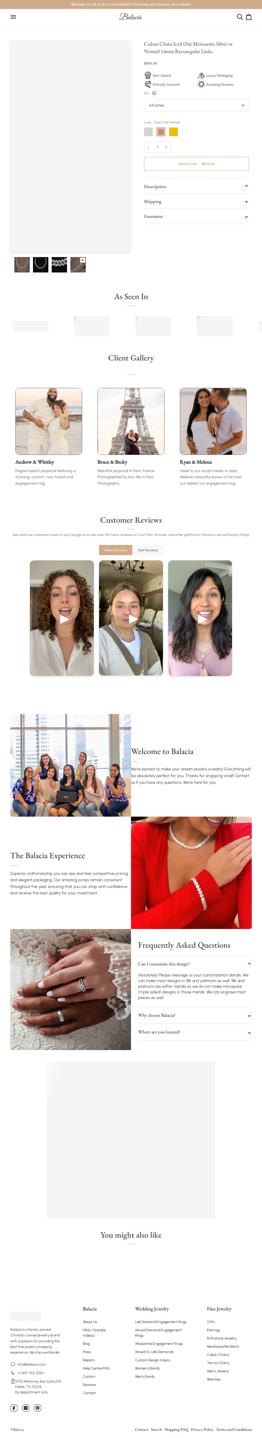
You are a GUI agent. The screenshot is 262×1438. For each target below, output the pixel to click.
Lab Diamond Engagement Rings (161, 1322)
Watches (214, 1379)
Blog (86, 1344)
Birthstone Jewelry (221, 1338)
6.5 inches (156, 105)
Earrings (213, 1330)
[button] (37, 1306)
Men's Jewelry (218, 1371)
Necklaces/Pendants (223, 1346)
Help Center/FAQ (96, 1368)
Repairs (89, 1360)
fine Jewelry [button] (219, 1308)
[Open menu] (13, 17)
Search (156, 1429)
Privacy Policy (202, 1429)
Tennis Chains (218, 1363)
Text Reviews (147, 550)
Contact (89, 1393)
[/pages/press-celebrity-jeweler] (31, 326)
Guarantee (153, 216)
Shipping (152, 201)
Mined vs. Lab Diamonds (154, 1352)
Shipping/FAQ (176, 1429)
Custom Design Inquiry (152, 1360)
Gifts (211, 1322)
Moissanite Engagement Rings (159, 1344)
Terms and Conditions (234, 1429)
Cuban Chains (218, 1355)
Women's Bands (147, 1368)
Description (155, 186)
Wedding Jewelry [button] (152, 1308)
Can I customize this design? (164, 964)
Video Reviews (115, 550)
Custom (89, 1376)
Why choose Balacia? (157, 1015)
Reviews (89, 1385)
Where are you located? (159, 1032)
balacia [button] (90, 1308)
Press (87, 1352)
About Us (90, 1322)
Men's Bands (145, 1376)
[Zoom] (19, 242)
